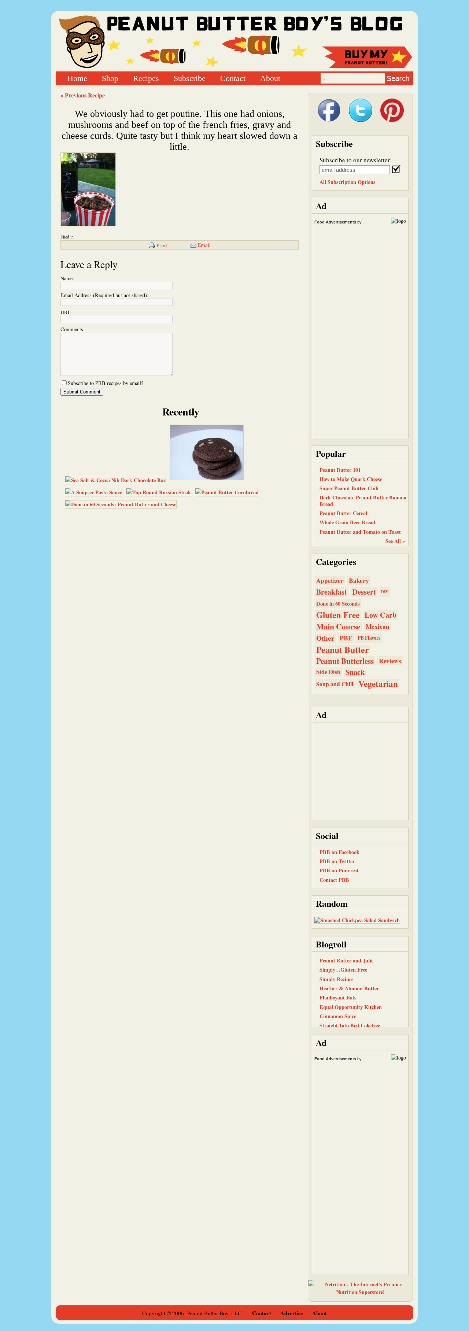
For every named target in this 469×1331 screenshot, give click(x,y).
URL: (66, 312)
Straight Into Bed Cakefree (350, 1025)
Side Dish (328, 672)
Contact (232, 78)
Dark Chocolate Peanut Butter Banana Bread (363, 500)
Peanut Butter (342, 649)
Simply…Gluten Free (343, 969)
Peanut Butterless (345, 660)
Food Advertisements (335, 222)
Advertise (291, 1313)
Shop (110, 78)
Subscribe (190, 78)
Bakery (359, 580)
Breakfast (331, 591)
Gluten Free (337, 615)
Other (325, 638)
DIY (384, 592)
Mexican (377, 626)
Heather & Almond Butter (349, 988)
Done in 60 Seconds (338, 603)
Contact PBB (334, 880)
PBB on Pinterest (339, 870)
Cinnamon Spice (338, 1016)
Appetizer (330, 580)
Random (332, 903)
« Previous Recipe (82, 95)
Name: (67, 278)
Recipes (146, 78)
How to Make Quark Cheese (351, 479)
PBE (346, 638)
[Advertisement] (360, 770)
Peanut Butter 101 (340, 470)
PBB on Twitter (337, 861)
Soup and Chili (334, 684)
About (270, 78)
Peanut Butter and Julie (346, 960)
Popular (331, 453)
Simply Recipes (337, 979)
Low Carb (380, 615)
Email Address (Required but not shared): (104, 295)
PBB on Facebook (339, 852)
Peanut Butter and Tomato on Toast (360, 532)
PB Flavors (369, 638)
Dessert (364, 591)
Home (77, 78)
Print (161, 245)
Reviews (390, 660)
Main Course (338, 626)
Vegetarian (378, 683)
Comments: (72, 329)
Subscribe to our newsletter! (356, 160)
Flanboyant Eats (338, 997)
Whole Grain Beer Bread (347, 522)
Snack (355, 672)
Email (204, 244)
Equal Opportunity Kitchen (351, 1007)
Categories (336, 561)
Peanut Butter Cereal (343, 513)
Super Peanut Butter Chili (349, 488)
